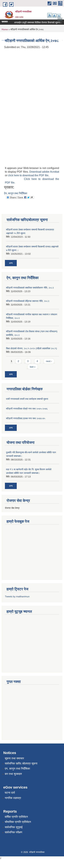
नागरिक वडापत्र (13, 798)
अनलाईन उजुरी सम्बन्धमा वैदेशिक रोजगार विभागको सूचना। (35, 22)
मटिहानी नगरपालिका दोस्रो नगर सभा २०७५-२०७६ (27, 408)
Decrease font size (59, 15)
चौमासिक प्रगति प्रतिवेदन (18, 822)
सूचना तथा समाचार (14, 758)
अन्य (11, 263)
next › (49, 361)
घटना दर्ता (10, 792)
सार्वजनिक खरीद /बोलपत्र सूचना (21, 763)
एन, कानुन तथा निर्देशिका (17, 768)
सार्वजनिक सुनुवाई (13, 827)
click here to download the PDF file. (28, 175)
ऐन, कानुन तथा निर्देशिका (15, 193)
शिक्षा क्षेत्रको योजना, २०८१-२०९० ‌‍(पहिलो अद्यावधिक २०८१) (31, 348)
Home (5, 29)
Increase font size (49, 15)
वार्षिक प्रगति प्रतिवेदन (16, 816)
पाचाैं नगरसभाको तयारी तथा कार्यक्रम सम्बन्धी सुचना (27, 399)
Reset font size (54, 15)
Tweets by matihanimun (17, 596)
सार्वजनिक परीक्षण (13, 832)
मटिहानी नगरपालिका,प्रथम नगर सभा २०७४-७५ (25, 418)
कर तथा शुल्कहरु (13, 774)
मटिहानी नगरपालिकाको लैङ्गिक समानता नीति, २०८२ (27, 301)
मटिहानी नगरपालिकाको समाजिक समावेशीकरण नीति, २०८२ (30, 287)
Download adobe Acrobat (44, 171)
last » (32, 366)
